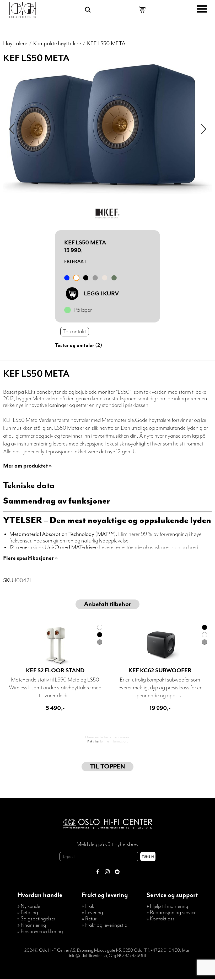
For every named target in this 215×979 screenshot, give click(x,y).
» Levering (92, 912)
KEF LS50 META (106, 43)
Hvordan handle (39, 895)
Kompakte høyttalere (57, 43)
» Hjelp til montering (167, 906)
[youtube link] (117, 872)
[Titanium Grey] (95, 277)
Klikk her (93, 741)
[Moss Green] (114, 277)
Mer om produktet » (27, 466)
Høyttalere (15, 43)
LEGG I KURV (101, 293)
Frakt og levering (105, 895)
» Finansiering (31, 925)
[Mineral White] (76, 277)
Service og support (172, 895)
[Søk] (87, 9)
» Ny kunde (28, 906)
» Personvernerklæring (40, 931)
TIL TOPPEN (107, 766)
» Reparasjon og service (171, 912)
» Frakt (89, 906)
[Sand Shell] (104, 277)
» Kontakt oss (161, 919)
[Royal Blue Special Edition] (66, 277)
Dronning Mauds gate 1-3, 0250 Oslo (109, 950)
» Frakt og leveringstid (104, 925)
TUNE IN (148, 856)
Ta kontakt (74, 331)
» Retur (89, 919)
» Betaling (27, 912)
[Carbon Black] (85, 277)
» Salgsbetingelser (36, 919)
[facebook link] (97, 872)
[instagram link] (107, 872)
